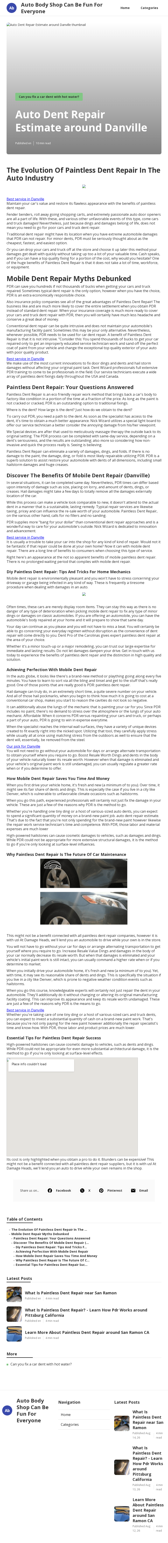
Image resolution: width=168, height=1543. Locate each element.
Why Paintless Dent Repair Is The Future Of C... (52, 1260)
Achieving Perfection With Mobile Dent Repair (52, 1251)
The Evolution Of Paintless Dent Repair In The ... (49, 1229)
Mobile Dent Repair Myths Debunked (40, 1234)
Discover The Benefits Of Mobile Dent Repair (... (51, 1243)
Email (143, 1190)
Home (125, 8)
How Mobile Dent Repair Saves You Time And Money (56, 1256)
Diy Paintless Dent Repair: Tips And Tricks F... (51, 1247)
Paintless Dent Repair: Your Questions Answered (52, 1238)
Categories (149, 8)
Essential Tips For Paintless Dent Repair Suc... (52, 1265)
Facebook (63, 1190)
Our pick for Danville (23, 746)
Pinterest (114, 1190)
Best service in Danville (25, 199)
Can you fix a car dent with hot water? (49, 97)
